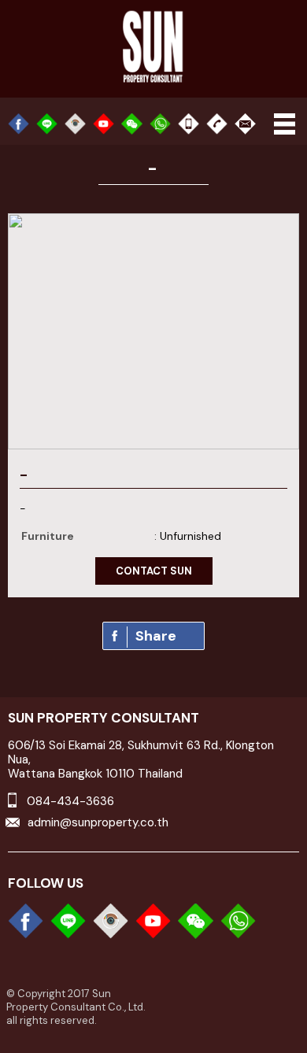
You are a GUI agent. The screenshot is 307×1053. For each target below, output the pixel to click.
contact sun (154, 571)
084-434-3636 (70, 801)
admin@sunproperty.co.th (98, 822)
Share (155, 635)
